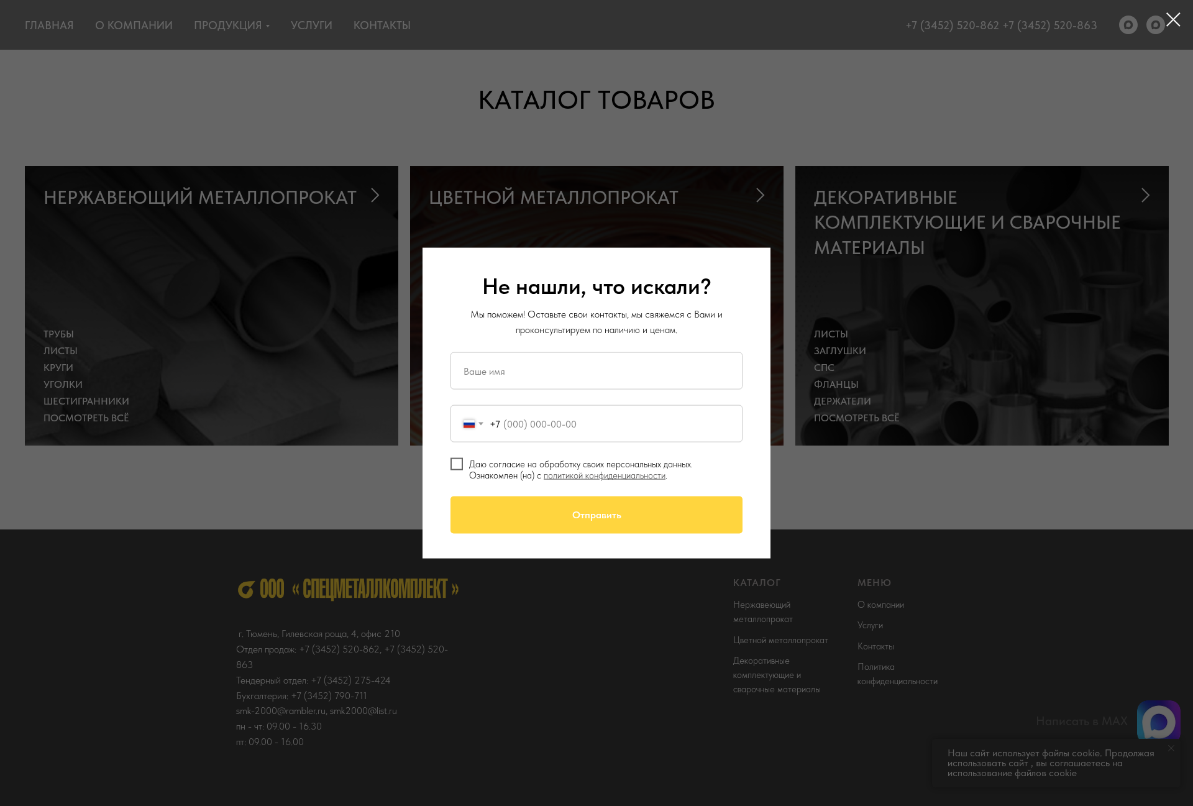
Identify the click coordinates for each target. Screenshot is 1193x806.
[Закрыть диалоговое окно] (1173, 19)
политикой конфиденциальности (604, 475)
